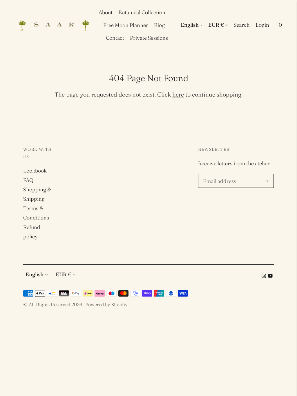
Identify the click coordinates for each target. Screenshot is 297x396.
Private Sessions (149, 37)
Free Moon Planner (125, 25)
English (190, 24)
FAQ (28, 180)
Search (241, 24)
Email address (218, 175)
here (178, 94)
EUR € (216, 24)
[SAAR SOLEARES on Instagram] (264, 276)
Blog (159, 25)
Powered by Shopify (106, 304)
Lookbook (35, 170)
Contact (115, 37)
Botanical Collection (141, 12)
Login (262, 24)
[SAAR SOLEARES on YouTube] (270, 276)
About (106, 12)
